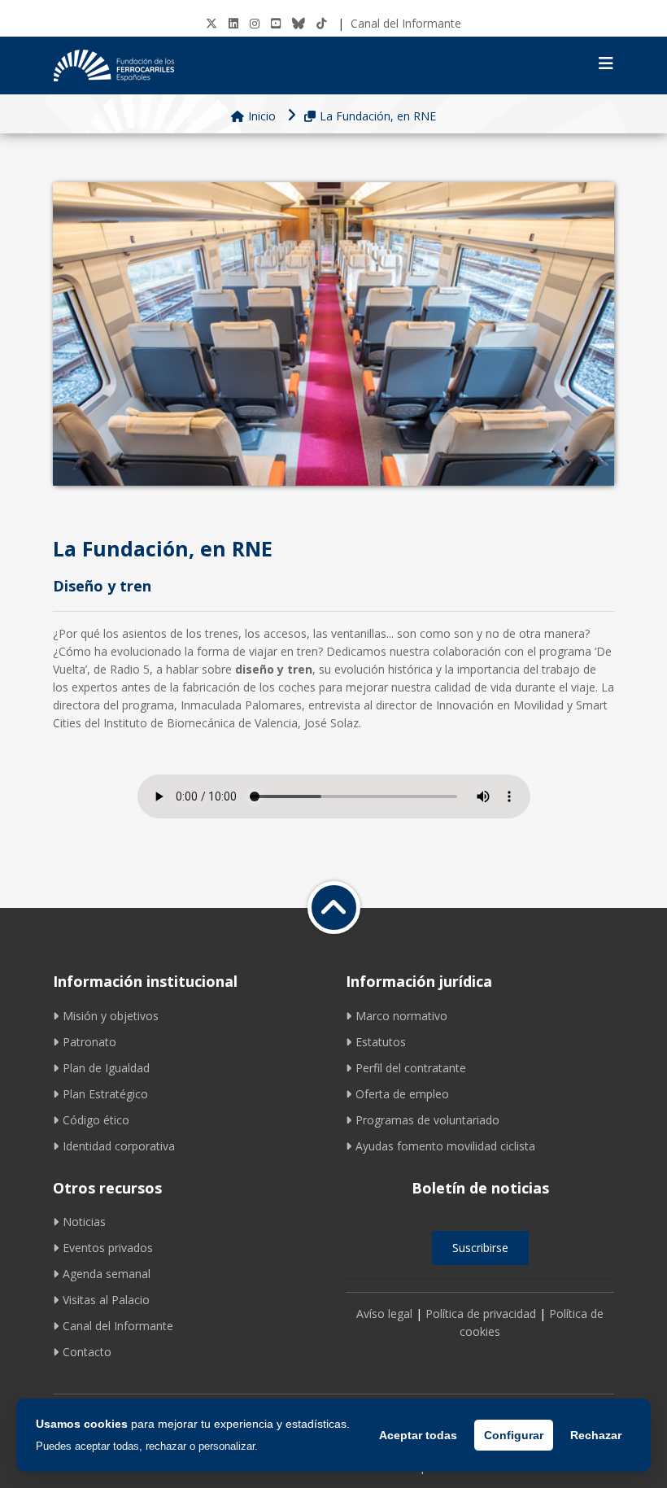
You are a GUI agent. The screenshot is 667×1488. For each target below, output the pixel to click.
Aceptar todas (418, 1435)
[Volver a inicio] (333, 907)
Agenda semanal (106, 1273)
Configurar (513, 1435)
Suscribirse (480, 1247)
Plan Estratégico (105, 1094)
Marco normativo (401, 1015)
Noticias (84, 1221)
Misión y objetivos (111, 1015)
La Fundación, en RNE (378, 116)
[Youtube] (276, 23)
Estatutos (380, 1041)
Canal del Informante (406, 23)
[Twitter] (211, 23)
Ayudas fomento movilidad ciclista (445, 1146)
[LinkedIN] (233, 23)
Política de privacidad (480, 1313)
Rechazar (595, 1435)
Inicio (262, 116)
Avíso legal (384, 1313)
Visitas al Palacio (106, 1299)
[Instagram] (254, 23)
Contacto (87, 1351)
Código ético (96, 1120)
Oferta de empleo (402, 1094)
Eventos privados (108, 1247)
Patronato (89, 1041)
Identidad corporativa (119, 1146)
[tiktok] (321, 23)
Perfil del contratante (410, 1068)
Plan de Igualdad (106, 1068)
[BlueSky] (298, 23)
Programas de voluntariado (427, 1120)
